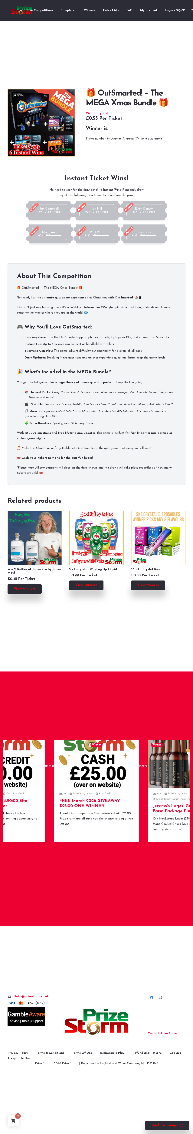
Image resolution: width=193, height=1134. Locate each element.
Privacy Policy (18, 1053)
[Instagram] (160, 997)
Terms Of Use (82, 1053)
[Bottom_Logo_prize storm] (96, 1022)
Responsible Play (112, 1053)
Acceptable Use (19, 1058)
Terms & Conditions (50, 1053)
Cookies (175, 1053)
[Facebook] (151, 997)
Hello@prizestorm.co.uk (31, 996)
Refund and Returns (147, 1053)
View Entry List (97, 113)
